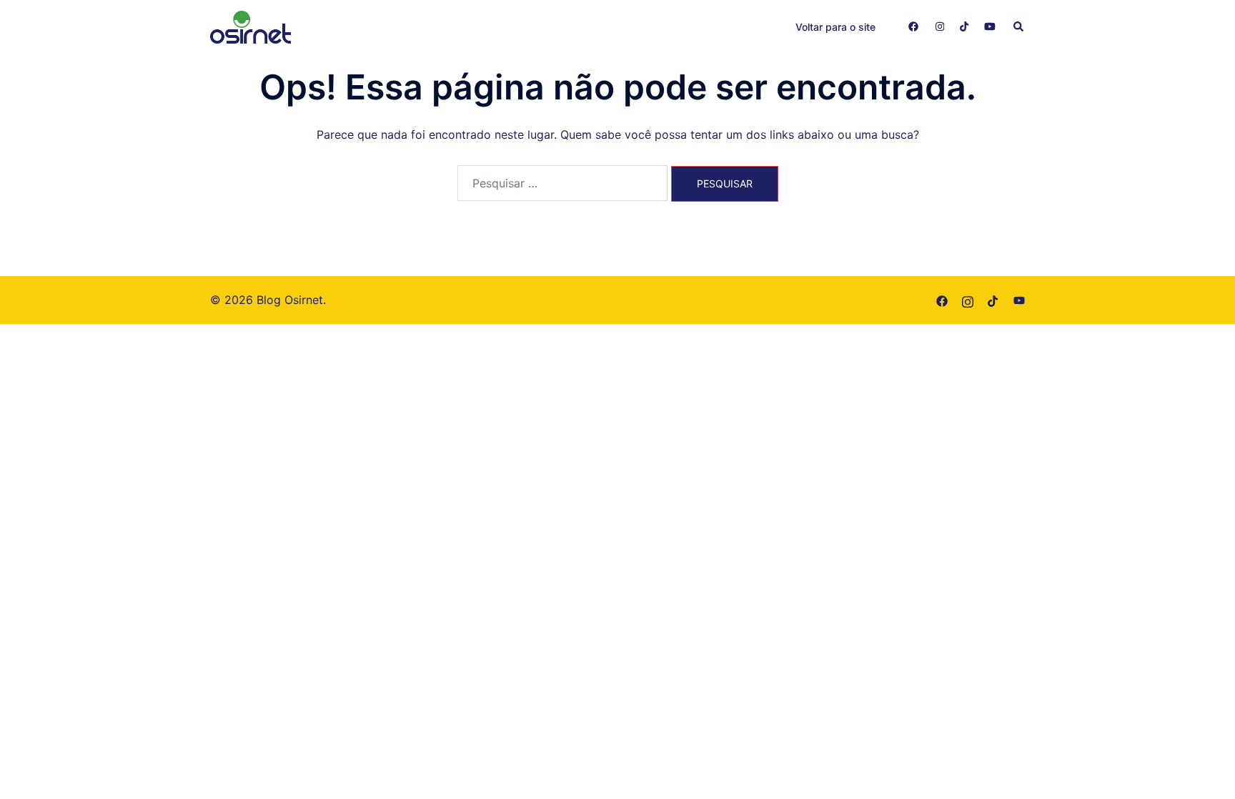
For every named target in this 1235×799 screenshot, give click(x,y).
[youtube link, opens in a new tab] (990, 26)
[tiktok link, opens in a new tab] (964, 26)
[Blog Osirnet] (250, 26)
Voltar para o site (835, 27)
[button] (1019, 27)
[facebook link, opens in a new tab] (912, 26)
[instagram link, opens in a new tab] (938, 26)
